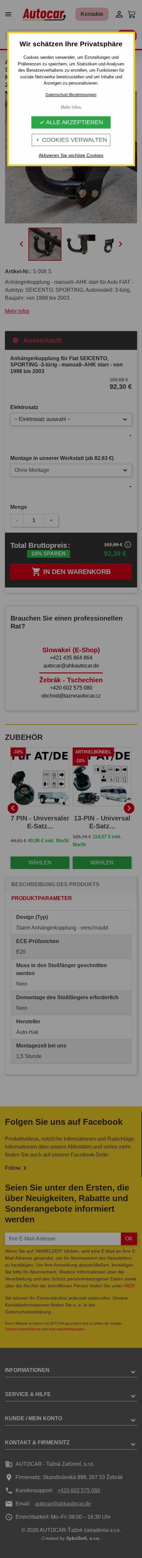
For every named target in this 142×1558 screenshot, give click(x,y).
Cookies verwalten (71, 139)
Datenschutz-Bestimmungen (71, 95)
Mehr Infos (71, 107)
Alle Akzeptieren (71, 122)
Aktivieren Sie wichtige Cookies (71, 155)
